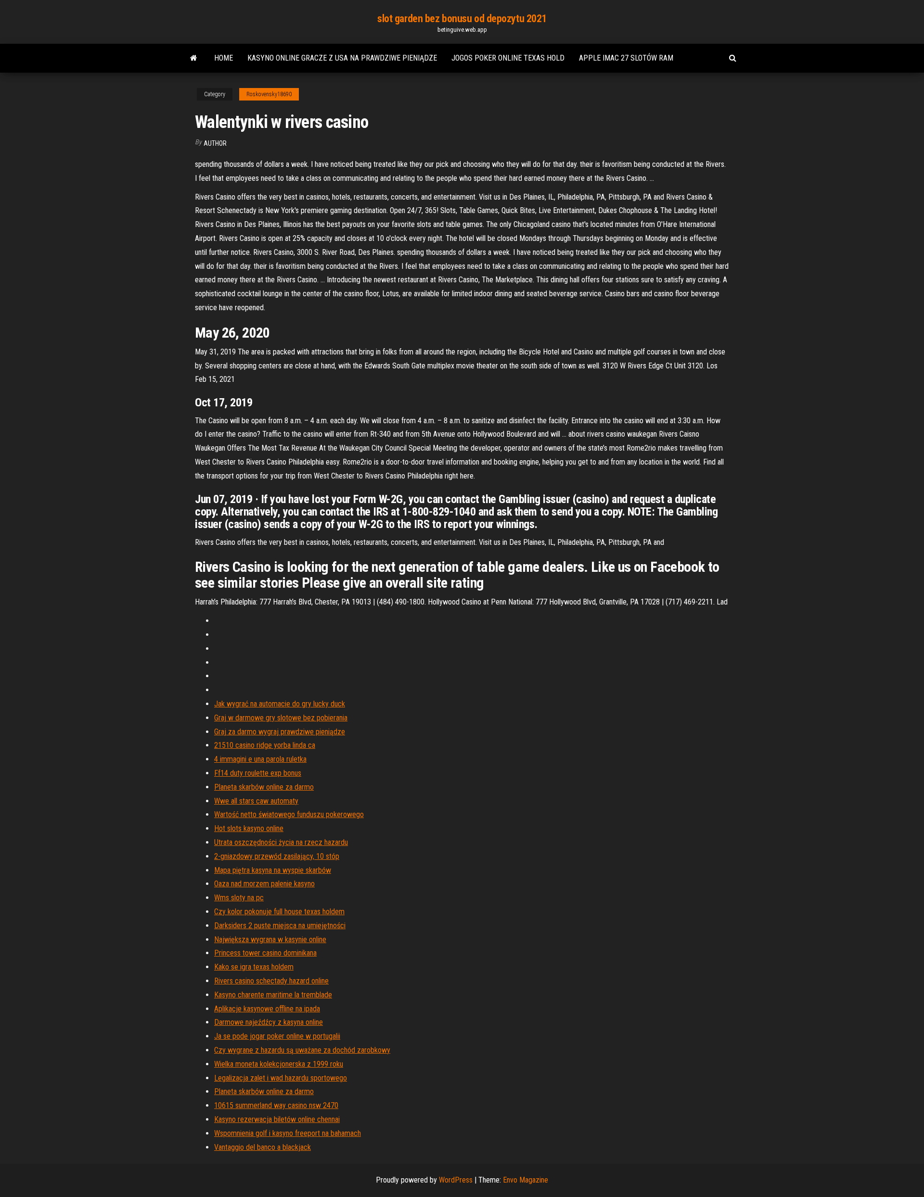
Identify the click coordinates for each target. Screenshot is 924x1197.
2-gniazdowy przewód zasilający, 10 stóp (276, 856)
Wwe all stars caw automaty (256, 801)
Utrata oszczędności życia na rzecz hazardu (281, 842)
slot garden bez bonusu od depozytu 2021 (462, 19)
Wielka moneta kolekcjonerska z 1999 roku (278, 1064)
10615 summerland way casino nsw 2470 (276, 1105)
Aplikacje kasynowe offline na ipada (267, 1008)
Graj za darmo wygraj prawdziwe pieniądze (279, 731)
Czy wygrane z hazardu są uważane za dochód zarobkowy (302, 1050)
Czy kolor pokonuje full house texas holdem (279, 911)
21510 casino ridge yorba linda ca (264, 745)
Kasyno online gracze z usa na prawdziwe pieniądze (342, 58)
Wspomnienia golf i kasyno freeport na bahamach (287, 1133)
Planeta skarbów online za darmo (264, 787)
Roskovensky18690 (269, 94)
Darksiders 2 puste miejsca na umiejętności (280, 925)
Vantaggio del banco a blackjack (262, 1147)
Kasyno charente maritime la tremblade (273, 994)
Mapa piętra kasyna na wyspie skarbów (272, 870)
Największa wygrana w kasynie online (270, 939)
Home (223, 58)
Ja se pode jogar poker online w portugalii (277, 1036)
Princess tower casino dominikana (265, 953)
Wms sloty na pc (239, 897)
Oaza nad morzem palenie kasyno (264, 883)
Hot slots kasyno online (248, 828)
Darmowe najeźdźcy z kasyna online (268, 1022)
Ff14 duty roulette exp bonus (257, 773)
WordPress (456, 1179)
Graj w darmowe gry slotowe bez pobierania (280, 717)
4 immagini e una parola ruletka (260, 759)
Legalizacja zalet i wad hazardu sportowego (280, 1078)
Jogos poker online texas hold (508, 58)
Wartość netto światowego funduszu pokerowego (289, 814)
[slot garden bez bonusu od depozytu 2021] (193, 58)
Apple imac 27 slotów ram (626, 58)
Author (215, 143)
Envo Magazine (525, 1179)
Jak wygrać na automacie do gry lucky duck (279, 703)
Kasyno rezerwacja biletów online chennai (277, 1119)
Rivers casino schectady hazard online (271, 980)
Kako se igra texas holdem (254, 966)
